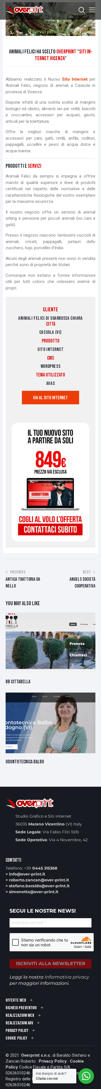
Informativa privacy (67, 977)
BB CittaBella (18, 682)
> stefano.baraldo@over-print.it (38, 885)
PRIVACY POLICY (17, 1030)
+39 (40, 868)
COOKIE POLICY (16, 1038)
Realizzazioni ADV (19, 1023)
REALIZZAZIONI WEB (20, 1015)
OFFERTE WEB (16, 1000)
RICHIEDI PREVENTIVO (21, 1008)
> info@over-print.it (25, 874)
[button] (92, 10)
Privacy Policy (53, 1061)
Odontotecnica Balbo (25, 762)
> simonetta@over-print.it (32, 891)
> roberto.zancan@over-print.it (37, 879)
